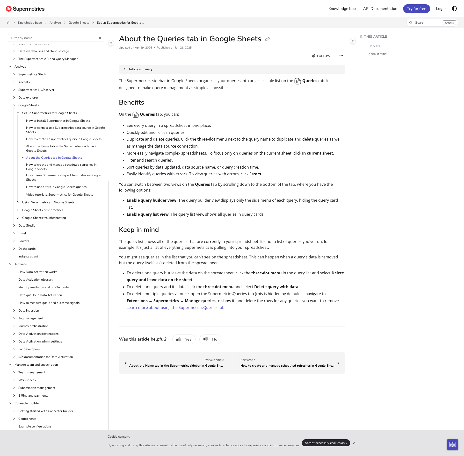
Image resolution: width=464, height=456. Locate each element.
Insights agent (28, 256)
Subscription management (36, 388)
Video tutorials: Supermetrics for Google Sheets (59, 194)
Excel (22, 233)
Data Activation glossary (35, 280)
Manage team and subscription (36, 365)
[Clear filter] (100, 38)
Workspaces (27, 380)
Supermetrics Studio (32, 74)
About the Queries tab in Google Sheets (54, 158)
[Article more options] (341, 56)
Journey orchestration (33, 326)
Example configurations (34, 426)
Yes (188, 339)
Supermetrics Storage (33, 43)
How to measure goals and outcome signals (49, 303)
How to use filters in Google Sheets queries (56, 187)
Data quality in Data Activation (40, 295)
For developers (29, 349)
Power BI (24, 241)
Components (27, 419)
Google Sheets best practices (42, 210)
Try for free (416, 8)
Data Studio (26, 225)
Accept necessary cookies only (326, 443)
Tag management (30, 318)
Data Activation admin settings (40, 341)
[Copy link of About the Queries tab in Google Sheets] (267, 39)
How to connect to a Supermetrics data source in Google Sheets (65, 130)
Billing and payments (33, 395)
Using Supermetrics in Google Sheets (48, 202)
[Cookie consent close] (354, 442)
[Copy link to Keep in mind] (167, 230)
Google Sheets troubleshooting (44, 218)
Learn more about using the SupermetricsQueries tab (176, 307)
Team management (31, 372)
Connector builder (27, 403)
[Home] (25, 9)
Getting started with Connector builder (45, 411)
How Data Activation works (37, 272)
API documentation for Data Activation (45, 357)
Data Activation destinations (38, 334)
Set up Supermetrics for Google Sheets (121, 23)
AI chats (24, 82)
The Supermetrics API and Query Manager (48, 59)
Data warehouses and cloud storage (43, 51)
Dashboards (27, 249)
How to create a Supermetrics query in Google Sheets (64, 139)
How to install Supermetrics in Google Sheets (58, 121)
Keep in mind (378, 54)
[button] (432, 23)
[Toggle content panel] (353, 41)
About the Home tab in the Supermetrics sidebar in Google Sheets (61, 148)
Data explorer (28, 97)
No (214, 339)
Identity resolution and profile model (44, 287)
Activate (20, 264)
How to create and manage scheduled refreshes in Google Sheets (61, 167)
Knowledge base (30, 23)
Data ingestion (28, 310)
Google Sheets (79, 23)
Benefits (374, 46)
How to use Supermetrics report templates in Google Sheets (63, 177)
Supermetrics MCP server (36, 90)
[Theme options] (454, 9)
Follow (323, 56)
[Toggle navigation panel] (111, 43)
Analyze (55, 23)
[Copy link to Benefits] (152, 103)
